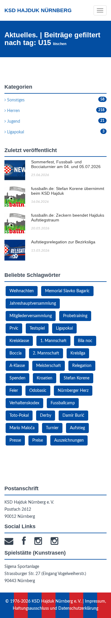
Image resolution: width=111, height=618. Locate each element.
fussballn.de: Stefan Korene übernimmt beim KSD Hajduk (67, 190)
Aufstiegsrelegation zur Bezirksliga (63, 241)
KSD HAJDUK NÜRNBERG (38, 10)
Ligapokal (15, 132)
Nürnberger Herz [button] (73, 391)
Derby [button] (45, 415)
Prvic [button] (13, 328)
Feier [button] (13, 391)
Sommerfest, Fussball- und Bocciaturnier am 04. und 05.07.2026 (66, 164)
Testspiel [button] (37, 328)
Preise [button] (37, 440)
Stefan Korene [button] (76, 378)
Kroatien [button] (44, 378)
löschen (59, 44)
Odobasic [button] (37, 391)
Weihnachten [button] (21, 291)
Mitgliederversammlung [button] (30, 316)
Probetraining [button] (75, 316)
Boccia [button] (15, 353)
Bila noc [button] (85, 341)
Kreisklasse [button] (19, 341)
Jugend (13, 121)
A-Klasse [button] (17, 366)
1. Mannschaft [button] (53, 341)
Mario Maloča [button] (22, 428)
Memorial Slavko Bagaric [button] (67, 291)
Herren (13, 111)
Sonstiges (15, 100)
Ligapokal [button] (64, 328)
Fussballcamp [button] (63, 403)
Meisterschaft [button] (48, 366)
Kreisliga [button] (77, 353)
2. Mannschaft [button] (46, 353)
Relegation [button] (81, 366)
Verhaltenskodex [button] (24, 403)
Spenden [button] (17, 378)
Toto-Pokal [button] (19, 415)
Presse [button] (15, 440)
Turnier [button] (52, 428)
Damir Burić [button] (73, 415)
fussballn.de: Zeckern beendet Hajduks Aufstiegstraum (67, 217)
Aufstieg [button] (77, 428)
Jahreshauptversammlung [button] (32, 303)
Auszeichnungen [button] (69, 440)
